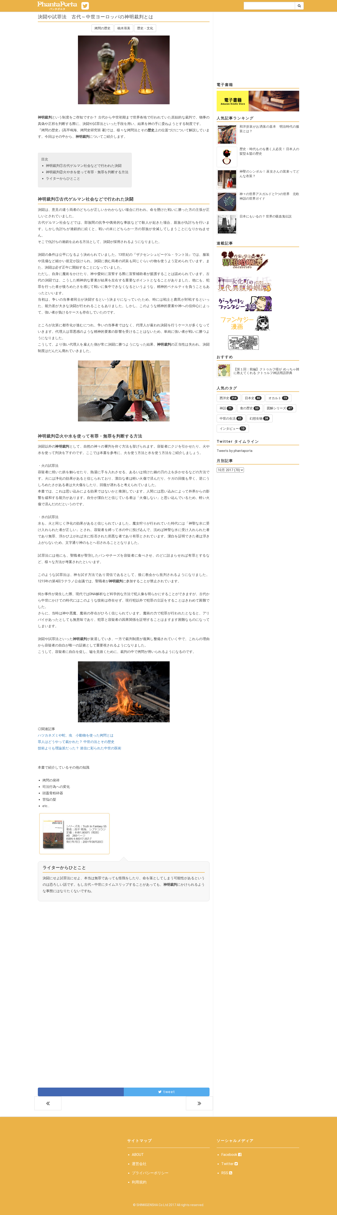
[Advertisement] (124, 946)
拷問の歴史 (102, 28)
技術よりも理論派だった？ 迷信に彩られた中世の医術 (79, 748)
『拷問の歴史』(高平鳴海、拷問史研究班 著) (72, 130)
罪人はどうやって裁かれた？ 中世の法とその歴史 (76, 742)
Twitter (228, 1164)
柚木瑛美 (123, 28)
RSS (225, 1173)
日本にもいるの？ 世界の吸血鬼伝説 (266, 216)
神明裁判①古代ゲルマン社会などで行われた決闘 (84, 166)
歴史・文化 (145, 28)
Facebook (229, 1154)
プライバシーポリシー (150, 1173)
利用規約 (139, 1182)
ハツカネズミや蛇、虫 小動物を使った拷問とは (75, 735)
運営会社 (139, 1164)
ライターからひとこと (63, 178)
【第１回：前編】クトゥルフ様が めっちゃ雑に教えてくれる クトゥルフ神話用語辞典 (266, 371)
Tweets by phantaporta (234, 451)
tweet (168, 1092)
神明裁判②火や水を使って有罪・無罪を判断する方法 (87, 172)
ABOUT (138, 1154)
